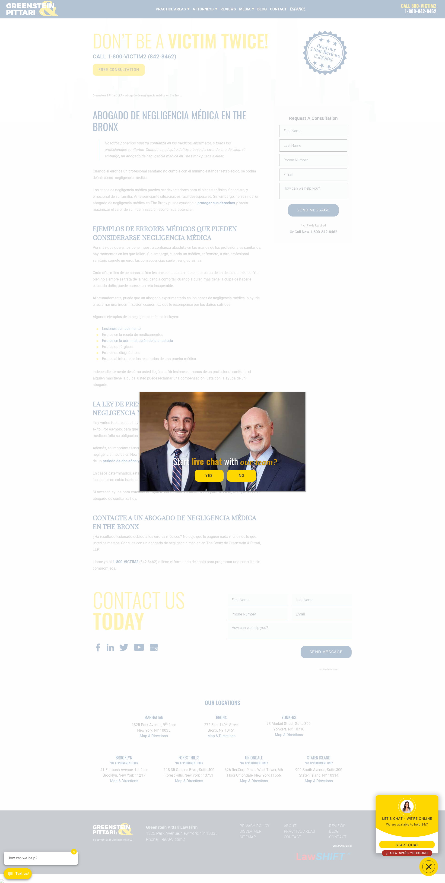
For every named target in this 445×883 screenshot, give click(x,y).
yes (209, 475)
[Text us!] (17, 874)
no (241, 475)
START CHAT (407, 845)
